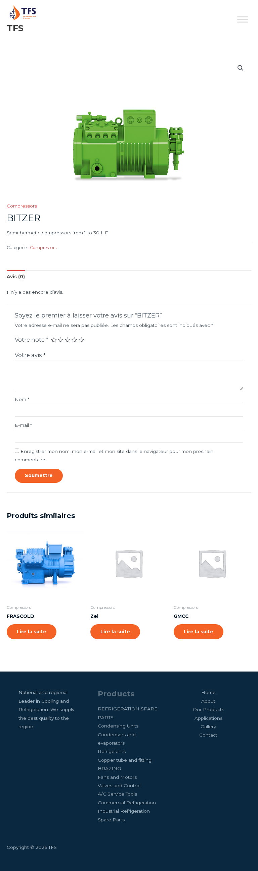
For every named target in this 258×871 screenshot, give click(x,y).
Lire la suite (31, 631)
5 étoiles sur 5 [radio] (81, 340)
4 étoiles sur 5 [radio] (74, 340)
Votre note (31, 339)
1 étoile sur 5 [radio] (53, 340)
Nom (22, 399)
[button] (240, 68)
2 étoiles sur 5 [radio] (60, 340)
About (208, 701)
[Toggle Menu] (242, 19)
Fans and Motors (117, 777)
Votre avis (30, 355)
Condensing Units (118, 726)
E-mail (23, 425)
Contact (208, 735)
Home (208, 692)
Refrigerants (112, 751)
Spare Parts (111, 819)
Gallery (208, 726)
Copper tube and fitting (125, 760)
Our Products (208, 709)
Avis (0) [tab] (16, 276)
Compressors (22, 206)
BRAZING (109, 768)
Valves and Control (119, 785)
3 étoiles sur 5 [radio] (67, 340)
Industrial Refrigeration (124, 811)
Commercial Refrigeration (127, 802)
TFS (15, 28)
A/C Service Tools (117, 794)
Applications (208, 718)
